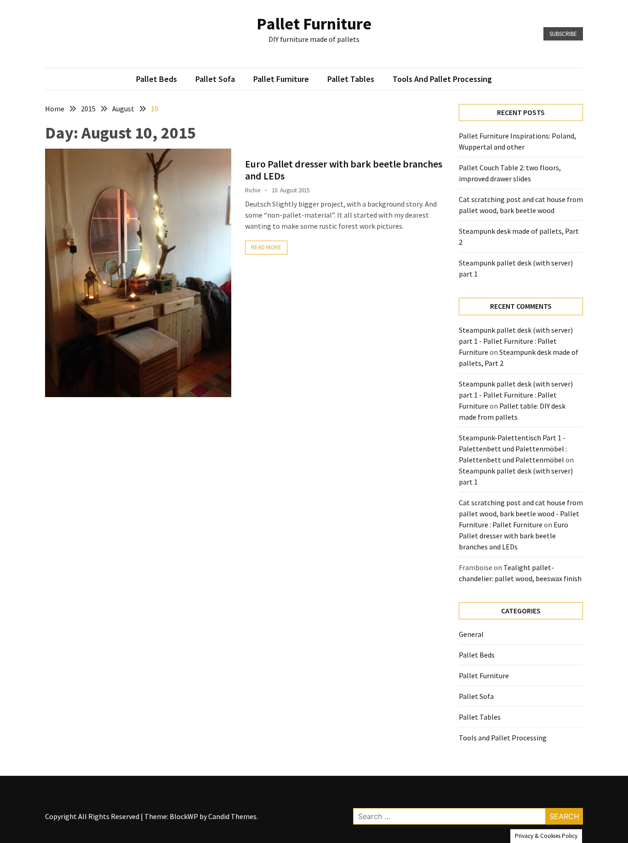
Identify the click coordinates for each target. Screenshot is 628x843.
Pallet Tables (350, 79)
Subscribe (563, 34)
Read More (266, 247)
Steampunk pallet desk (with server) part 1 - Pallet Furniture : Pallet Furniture (516, 341)
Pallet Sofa (215, 79)
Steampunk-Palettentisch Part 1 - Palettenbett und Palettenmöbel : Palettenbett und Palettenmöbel (513, 448)
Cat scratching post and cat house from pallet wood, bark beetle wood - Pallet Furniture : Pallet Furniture (521, 513)
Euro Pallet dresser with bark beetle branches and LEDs (343, 169)
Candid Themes (232, 816)
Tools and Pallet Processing (442, 79)
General (471, 634)
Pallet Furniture (314, 23)
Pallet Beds (156, 79)
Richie (252, 190)
